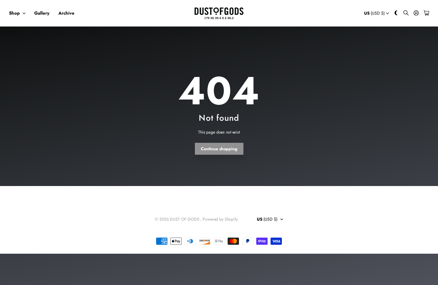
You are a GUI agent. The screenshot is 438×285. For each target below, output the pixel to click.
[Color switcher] (396, 13)
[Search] (406, 13)
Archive (66, 13)
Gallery (41, 13)
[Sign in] (416, 13)
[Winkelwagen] (426, 13)
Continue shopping (219, 149)
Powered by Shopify (220, 219)
